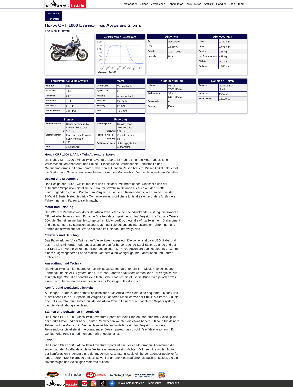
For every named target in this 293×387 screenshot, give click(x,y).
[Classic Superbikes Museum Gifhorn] (161, 375)
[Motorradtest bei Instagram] (93, 383)
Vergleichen (158, 4)
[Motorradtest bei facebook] (112, 383)
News (197, 4)
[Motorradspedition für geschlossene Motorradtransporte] (120, 375)
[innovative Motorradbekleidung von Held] (52, 375)
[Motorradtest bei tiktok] (103, 383)
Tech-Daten (53, 13)
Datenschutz (172, 383)
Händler (221, 4)
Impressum (154, 383)
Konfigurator (175, 4)
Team (241, 4)
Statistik (208, 4)
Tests (188, 4)
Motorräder (130, 4)
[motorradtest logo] (61, 383)
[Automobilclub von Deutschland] (96, 375)
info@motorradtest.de (131, 383)
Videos (144, 4)
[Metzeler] (145, 375)
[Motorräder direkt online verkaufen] (73, 375)
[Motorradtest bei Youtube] (84, 383)
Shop (232, 4)
